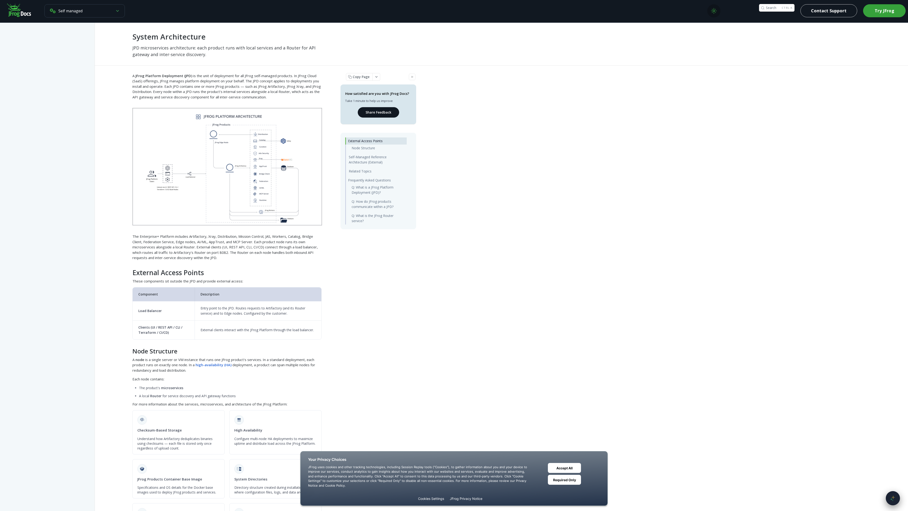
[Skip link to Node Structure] (129, 351)
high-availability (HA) (213, 364)
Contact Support (829, 10)
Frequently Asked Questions (369, 180)
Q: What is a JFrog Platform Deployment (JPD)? (372, 190)
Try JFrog (884, 10)
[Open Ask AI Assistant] (893, 498)
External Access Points (365, 141)
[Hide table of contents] (412, 77)
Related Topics (360, 171)
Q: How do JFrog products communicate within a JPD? (372, 204)
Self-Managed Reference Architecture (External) (368, 159)
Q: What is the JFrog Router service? (372, 218)
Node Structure (363, 148)
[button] (227, 166)
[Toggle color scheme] (713, 11)
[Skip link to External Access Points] (129, 272)
